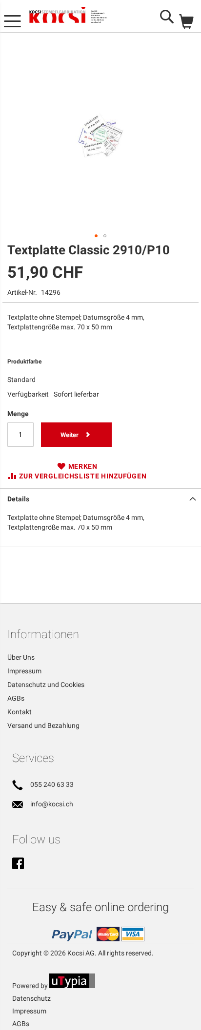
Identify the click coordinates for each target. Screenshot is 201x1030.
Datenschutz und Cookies (45, 684)
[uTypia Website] (72, 986)
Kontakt (19, 712)
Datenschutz (31, 998)
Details (18, 499)
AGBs (15, 698)
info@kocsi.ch (51, 804)
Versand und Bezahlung (43, 725)
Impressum (24, 671)
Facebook (18, 864)
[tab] (100, 498)
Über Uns (21, 657)
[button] (96, 236)
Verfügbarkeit (28, 394)
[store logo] (75, 16)
